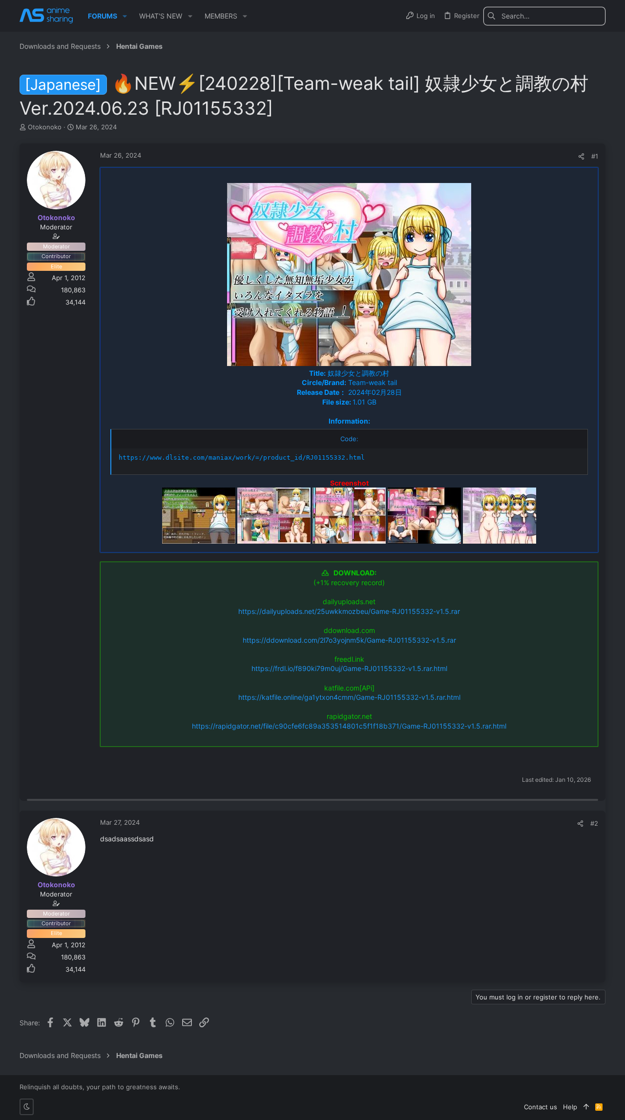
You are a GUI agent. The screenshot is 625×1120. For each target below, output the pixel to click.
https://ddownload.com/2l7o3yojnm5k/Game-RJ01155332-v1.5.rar (349, 640)
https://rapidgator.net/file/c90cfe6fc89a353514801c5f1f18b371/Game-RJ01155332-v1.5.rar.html (349, 726)
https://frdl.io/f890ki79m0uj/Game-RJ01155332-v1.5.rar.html (349, 668)
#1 (594, 156)
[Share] (581, 156)
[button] (124, 16)
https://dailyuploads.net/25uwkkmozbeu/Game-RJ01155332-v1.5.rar (349, 611)
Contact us (540, 1107)
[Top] (586, 1107)
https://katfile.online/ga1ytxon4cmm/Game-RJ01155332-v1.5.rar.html (349, 697)
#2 (594, 823)
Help (570, 1107)
